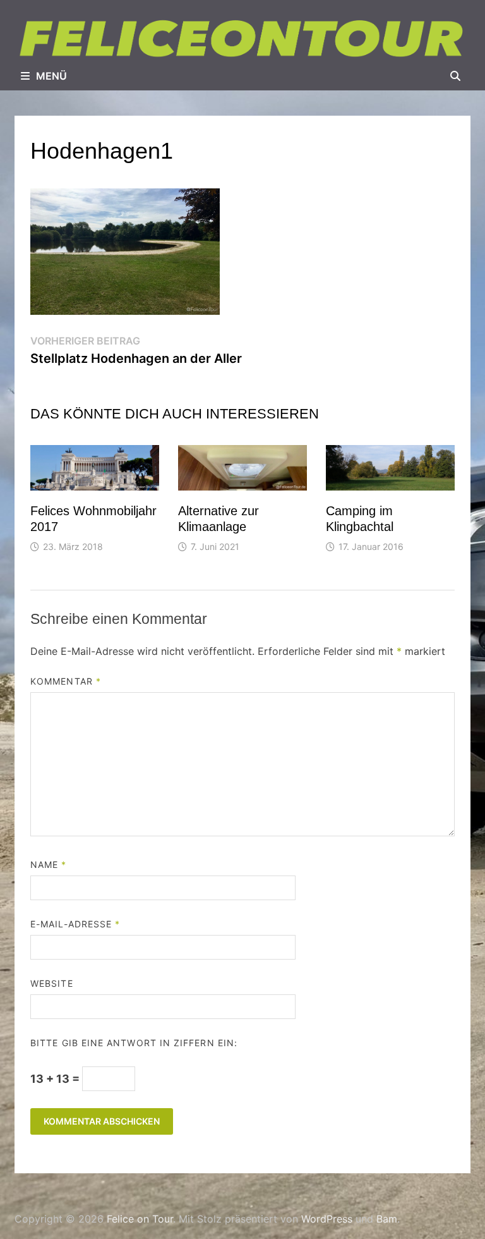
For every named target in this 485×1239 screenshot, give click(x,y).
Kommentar (65, 681)
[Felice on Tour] (242, 38)
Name (48, 864)
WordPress (326, 1218)
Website (51, 983)
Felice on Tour (140, 1218)
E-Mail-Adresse (75, 924)
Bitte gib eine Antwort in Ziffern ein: (133, 1042)
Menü (51, 76)
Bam (386, 1218)
